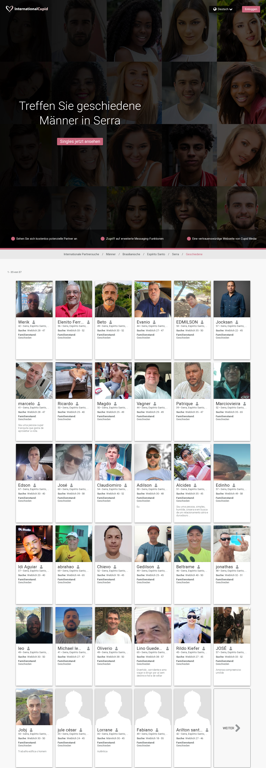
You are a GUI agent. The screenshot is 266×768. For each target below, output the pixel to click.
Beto (101, 322)
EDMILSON (187, 322)
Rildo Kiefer (187, 648)
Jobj (22, 729)
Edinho (223, 485)
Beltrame (185, 566)
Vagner (144, 403)
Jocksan (224, 322)
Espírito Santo (156, 254)
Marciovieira (228, 403)
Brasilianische (131, 254)
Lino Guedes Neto (150, 648)
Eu (138, 506)
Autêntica (102, 751)
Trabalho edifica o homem (32, 751)
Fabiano (145, 729)
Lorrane (104, 729)
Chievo (104, 566)
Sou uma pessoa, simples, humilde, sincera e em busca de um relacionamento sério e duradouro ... (192, 511)
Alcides (183, 485)
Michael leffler (71, 648)
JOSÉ (221, 648)
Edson (24, 485)
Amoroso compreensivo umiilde (228, 671)
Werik (23, 322)
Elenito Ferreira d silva (71, 322)
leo (21, 648)
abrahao (66, 566)
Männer (111, 254)
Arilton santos (189, 729)
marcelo (26, 403)
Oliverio (104, 648)
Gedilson (145, 566)
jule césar (67, 729)
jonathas (224, 566)
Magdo (104, 403)
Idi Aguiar (27, 566)
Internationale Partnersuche (81, 254)
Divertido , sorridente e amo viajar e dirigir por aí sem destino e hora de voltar (151, 672)
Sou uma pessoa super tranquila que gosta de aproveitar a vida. (31, 428)
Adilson (144, 485)
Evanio (143, 322)
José (62, 485)
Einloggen (251, 9)
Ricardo (65, 403)
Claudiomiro (109, 485)
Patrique (184, 403)
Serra (175, 254)
